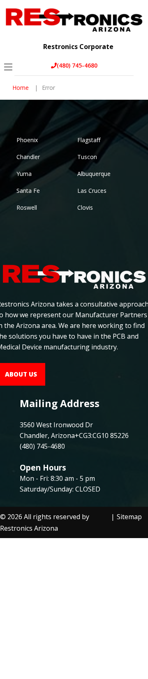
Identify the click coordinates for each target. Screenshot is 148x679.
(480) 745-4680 (77, 65)
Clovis (85, 207)
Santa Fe (28, 190)
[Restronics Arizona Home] (74, 19)
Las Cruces (91, 190)
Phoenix (27, 140)
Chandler (28, 157)
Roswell (26, 207)
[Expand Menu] (134, 41)
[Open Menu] (8, 67)
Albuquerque (94, 174)
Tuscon (87, 157)
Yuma (24, 174)
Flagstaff (88, 140)
